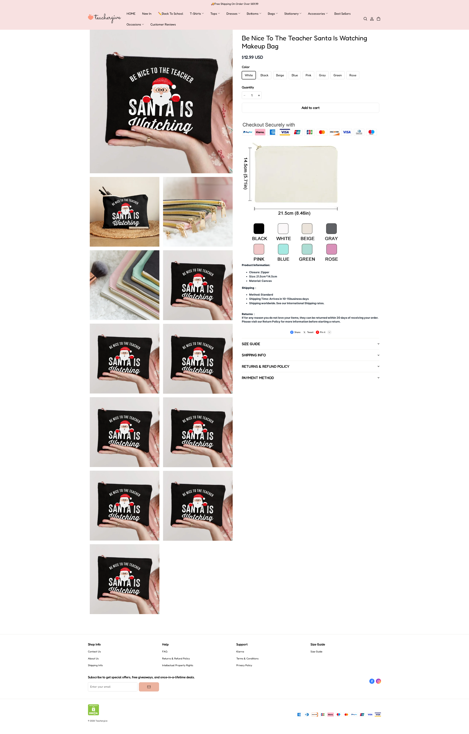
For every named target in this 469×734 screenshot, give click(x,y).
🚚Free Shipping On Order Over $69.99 (234, 4)
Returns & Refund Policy (176, 658)
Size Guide (316, 651)
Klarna (240, 651)
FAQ (164, 651)
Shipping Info (95, 665)
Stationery (291, 13)
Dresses (231, 13)
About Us (93, 658)
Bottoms (252, 13)
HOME (131, 13)
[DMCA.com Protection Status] (93, 714)
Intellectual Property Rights (177, 665)
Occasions (134, 24)
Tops (213, 13)
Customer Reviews (163, 24)
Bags (271, 13)
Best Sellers (342, 13)
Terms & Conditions (247, 658)
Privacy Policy (244, 665)
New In (146, 13)
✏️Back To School (170, 13)
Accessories (316, 13)
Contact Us (94, 651)
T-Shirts (195, 13)
